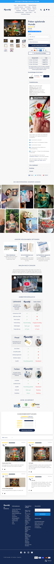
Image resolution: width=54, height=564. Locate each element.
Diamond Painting (39, 524)
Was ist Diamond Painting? (27, 542)
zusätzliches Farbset (33, 156)
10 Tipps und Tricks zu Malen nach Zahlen (28, 517)
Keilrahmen (30, 39)
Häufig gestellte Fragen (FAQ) (15, 518)
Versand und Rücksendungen (15, 511)
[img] (8, 442)
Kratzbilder (37, 526)
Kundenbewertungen (39, 521)
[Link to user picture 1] (15, 454)
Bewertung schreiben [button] (27, 430)
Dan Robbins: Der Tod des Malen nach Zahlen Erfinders (28, 536)
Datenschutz (15, 520)
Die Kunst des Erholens (28, 545)
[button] (31, 26)
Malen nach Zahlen (39, 523)
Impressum (14, 516)
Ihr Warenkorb (38, 527)
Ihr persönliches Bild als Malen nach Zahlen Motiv (28, 528)
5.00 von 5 (30, 416)
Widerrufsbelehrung (16, 513)
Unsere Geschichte (16, 509)
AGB (13, 522)
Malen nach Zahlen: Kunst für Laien (27, 522)
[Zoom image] (15, 28)
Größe (29, 34)
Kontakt (14, 515)
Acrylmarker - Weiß (38, 75)
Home (13, 523)
